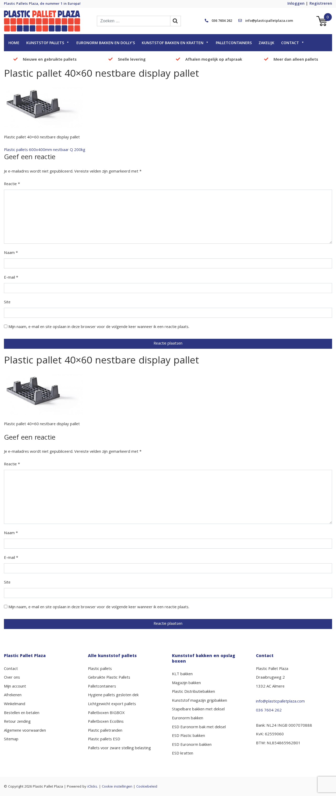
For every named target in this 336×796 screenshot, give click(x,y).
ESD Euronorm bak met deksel (199, 727)
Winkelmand (14, 704)
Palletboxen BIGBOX (106, 713)
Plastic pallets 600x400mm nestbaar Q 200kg (44, 150)
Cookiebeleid (146, 787)
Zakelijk (266, 43)
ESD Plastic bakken (188, 736)
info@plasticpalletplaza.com (269, 21)
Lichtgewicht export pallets (112, 704)
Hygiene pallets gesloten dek (113, 695)
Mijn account (15, 686)
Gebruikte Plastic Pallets (109, 677)
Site (7, 302)
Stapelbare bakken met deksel (198, 709)
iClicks (92, 787)
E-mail (11, 278)
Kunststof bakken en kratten (172, 43)
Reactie (12, 184)
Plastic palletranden (105, 730)
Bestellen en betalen (21, 713)
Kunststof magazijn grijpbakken (199, 701)
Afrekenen (13, 695)
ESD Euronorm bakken (192, 745)
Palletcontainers (234, 43)
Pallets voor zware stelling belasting (119, 748)
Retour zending (17, 722)
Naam (11, 253)
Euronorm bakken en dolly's (105, 43)
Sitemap (11, 739)
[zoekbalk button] (175, 21)
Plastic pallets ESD (104, 739)
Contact (290, 43)
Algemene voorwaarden (25, 730)
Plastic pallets (100, 669)
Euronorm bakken (187, 718)
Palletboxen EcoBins (106, 722)
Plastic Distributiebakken (193, 692)
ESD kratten (182, 753)
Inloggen (295, 4)
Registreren (320, 4)
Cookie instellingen (117, 787)
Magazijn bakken (186, 683)
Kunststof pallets (45, 43)
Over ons (12, 677)
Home (13, 43)
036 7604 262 (222, 21)
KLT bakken (182, 674)
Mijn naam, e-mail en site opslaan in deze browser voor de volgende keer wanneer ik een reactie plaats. (98, 327)
